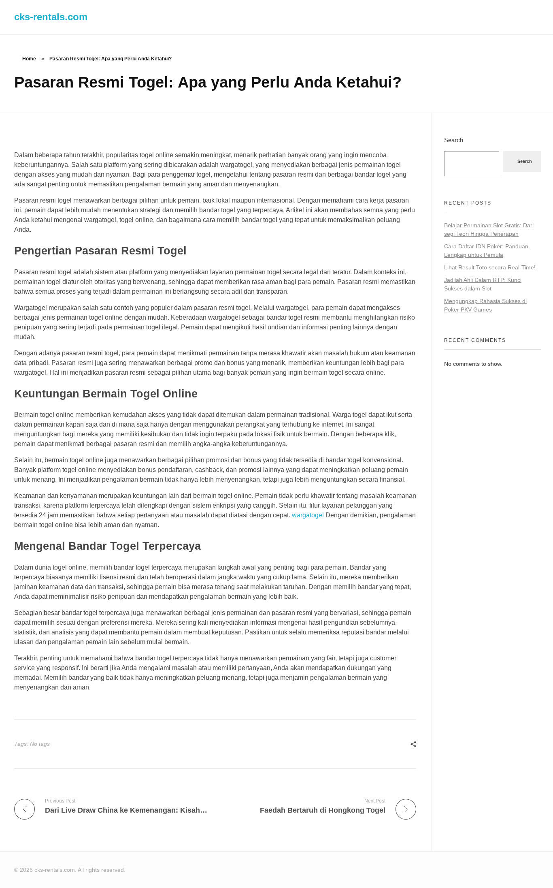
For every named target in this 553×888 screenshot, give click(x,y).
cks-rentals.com (50, 16)
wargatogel (308, 515)
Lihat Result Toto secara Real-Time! (490, 267)
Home (29, 59)
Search (453, 140)
